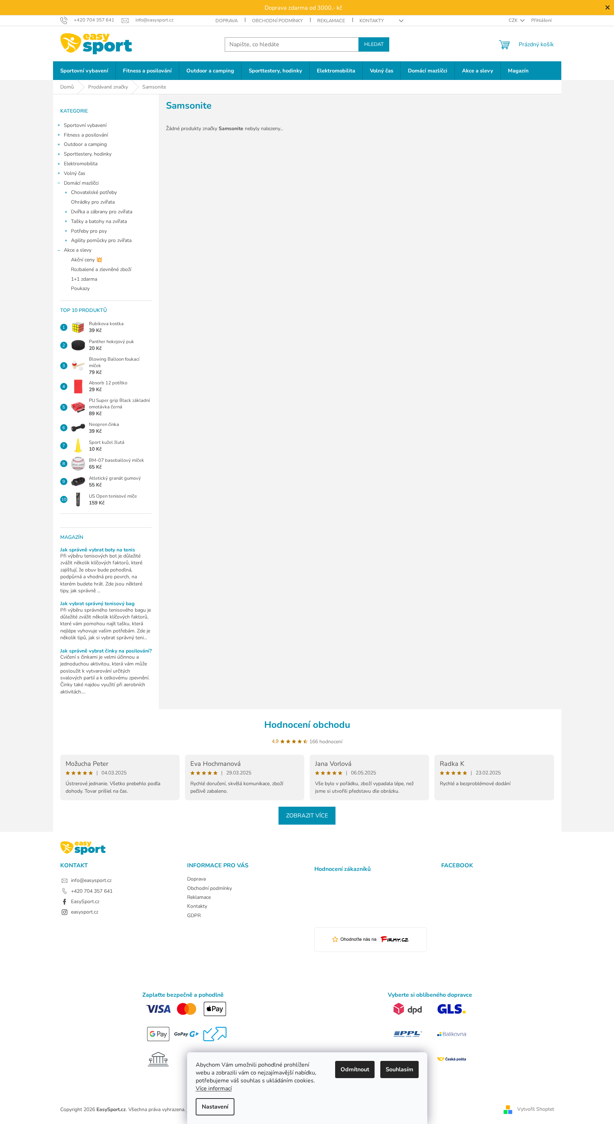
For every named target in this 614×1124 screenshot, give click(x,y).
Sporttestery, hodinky (87, 154)
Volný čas (74, 173)
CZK (514, 20)
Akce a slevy (77, 250)
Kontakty (372, 21)
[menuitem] (84, 70)
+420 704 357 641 (92, 891)
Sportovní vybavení (85, 125)
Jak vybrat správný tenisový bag (97, 603)
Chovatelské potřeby (94, 192)
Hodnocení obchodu (307, 724)
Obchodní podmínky (277, 21)
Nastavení (215, 1107)
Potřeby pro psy (89, 231)
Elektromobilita (80, 163)
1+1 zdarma (84, 279)
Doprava (226, 21)
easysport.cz (84, 912)
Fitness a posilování (86, 135)
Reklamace (331, 21)
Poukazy (80, 288)
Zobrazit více (307, 816)
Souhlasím (399, 1069)
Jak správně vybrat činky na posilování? (106, 651)
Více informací (214, 1088)
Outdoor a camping (85, 144)
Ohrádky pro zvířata (93, 202)
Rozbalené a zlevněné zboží (101, 269)
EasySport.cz (85, 901)
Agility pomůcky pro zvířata (101, 240)
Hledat (374, 44)
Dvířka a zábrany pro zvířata (101, 211)
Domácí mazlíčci (81, 183)
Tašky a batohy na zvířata (99, 221)
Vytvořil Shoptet (535, 1109)
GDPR (194, 915)
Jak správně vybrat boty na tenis (97, 549)
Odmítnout (355, 1069)
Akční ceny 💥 (86, 259)
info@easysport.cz (91, 880)
